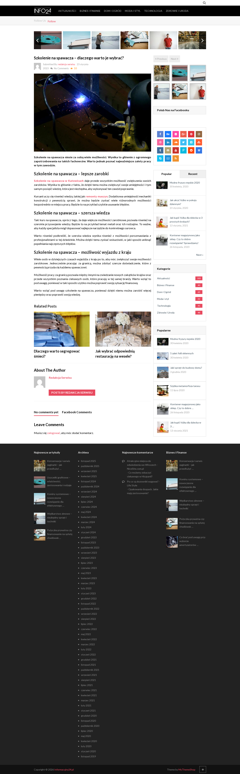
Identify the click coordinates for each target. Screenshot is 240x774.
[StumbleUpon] (199, 142)
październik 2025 (90, 466)
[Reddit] (191, 150)
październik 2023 (90, 547)
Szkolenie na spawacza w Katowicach (59, 180)
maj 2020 (86, 735)
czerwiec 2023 (89, 567)
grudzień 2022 (89, 598)
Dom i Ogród (112, 10)
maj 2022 (86, 634)
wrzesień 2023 (89, 552)
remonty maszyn (97, 196)
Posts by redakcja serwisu (72, 392)
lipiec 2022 (87, 623)
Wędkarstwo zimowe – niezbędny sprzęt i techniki (59, 517)
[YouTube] (176, 150)
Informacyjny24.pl (64, 769)
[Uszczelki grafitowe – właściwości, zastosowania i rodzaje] (179, 73)
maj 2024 (86, 511)
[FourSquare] (183, 150)
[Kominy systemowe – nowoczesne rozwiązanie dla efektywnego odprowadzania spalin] (198, 73)
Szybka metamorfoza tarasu (185, 385)
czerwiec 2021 (89, 690)
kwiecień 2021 (89, 695)
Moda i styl (133, 10)
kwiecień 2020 (89, 741)
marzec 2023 (88, 583)
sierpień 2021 (88, 679)
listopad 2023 (88, 542)
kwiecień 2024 (89, 516)
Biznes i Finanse (90, 10)
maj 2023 (86, 572)
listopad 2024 (88, 481)
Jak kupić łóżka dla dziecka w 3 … (185, 424)
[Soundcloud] (176, 142)
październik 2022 (90, 608)
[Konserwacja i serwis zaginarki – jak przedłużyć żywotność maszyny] (161, 73)
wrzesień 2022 (89, 613)
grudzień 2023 (89, 537)
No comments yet (46, 412)
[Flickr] (176, 134)
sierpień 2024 (88, 496)
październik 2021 (90, 669)
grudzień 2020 (89, 715)
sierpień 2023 (88, 557)
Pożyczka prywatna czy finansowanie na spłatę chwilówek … (59, 534)
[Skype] (160, 158)
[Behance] (168, 134)
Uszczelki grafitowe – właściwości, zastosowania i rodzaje (59, 481)
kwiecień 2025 (89, 476)
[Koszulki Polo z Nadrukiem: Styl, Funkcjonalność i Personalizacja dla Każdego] (198, 91)
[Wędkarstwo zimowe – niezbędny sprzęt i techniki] (161, 91)
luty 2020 (86, 746)
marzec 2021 (88, 700)
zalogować (53, 433)
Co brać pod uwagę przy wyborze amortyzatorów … (192, 541)
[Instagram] (199, 134)
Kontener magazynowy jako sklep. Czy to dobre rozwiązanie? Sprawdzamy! (185, 239)
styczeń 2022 (88, 654)
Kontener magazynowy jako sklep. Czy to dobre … (185, 406)
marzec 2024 (88, 522)
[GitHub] (168, 150)
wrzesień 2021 (89, 674)
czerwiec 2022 (89, 629)
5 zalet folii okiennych (182, 353)
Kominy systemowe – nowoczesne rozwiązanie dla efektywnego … (59, 499)
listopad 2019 (88, 756)
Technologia (153, 10)
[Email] (168, 158)
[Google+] (183, 134)
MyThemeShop (187, 769)
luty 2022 (86, 649)
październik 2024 (90, 486)
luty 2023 (86, 588)
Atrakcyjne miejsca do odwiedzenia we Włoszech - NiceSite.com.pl (142, 464)
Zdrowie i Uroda (177, 10)
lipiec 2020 (87, 730)
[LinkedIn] (168, 142)
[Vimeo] (191, 142)
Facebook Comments (77, 412)
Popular (166, 173)
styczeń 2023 (88, 593)
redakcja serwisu (66, 64)
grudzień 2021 (89, 659)
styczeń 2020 (88, 751)
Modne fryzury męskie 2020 (185, 182)
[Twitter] (183, 142)
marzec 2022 (88, 644)
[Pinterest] (191, 134)
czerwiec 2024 (89, 506)
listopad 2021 (88, 664)
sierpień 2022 (88, 618)
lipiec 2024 (87, 501)
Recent (192, 173)
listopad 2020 (88, 720)
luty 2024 (86, 527)
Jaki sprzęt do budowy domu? (186, 367)
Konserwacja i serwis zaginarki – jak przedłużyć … (58, 464)
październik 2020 (90, 725)
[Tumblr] (160, 150)
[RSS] (176, 158)
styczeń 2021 (88, 710)
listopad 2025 (88, 460)
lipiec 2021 (87, 685)
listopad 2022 (88, 603)
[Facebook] (160, 134)
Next (174, 58)
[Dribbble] (160, 142)
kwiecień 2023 (89, 578)
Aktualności (67, 10)
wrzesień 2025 (89, 471)
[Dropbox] (199, 150)
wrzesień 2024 (89, 491)
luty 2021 (86, 705)
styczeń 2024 (88, 532)
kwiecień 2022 (89, 639)
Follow (52, 21)
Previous (162, 58)
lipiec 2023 (87, 562)
